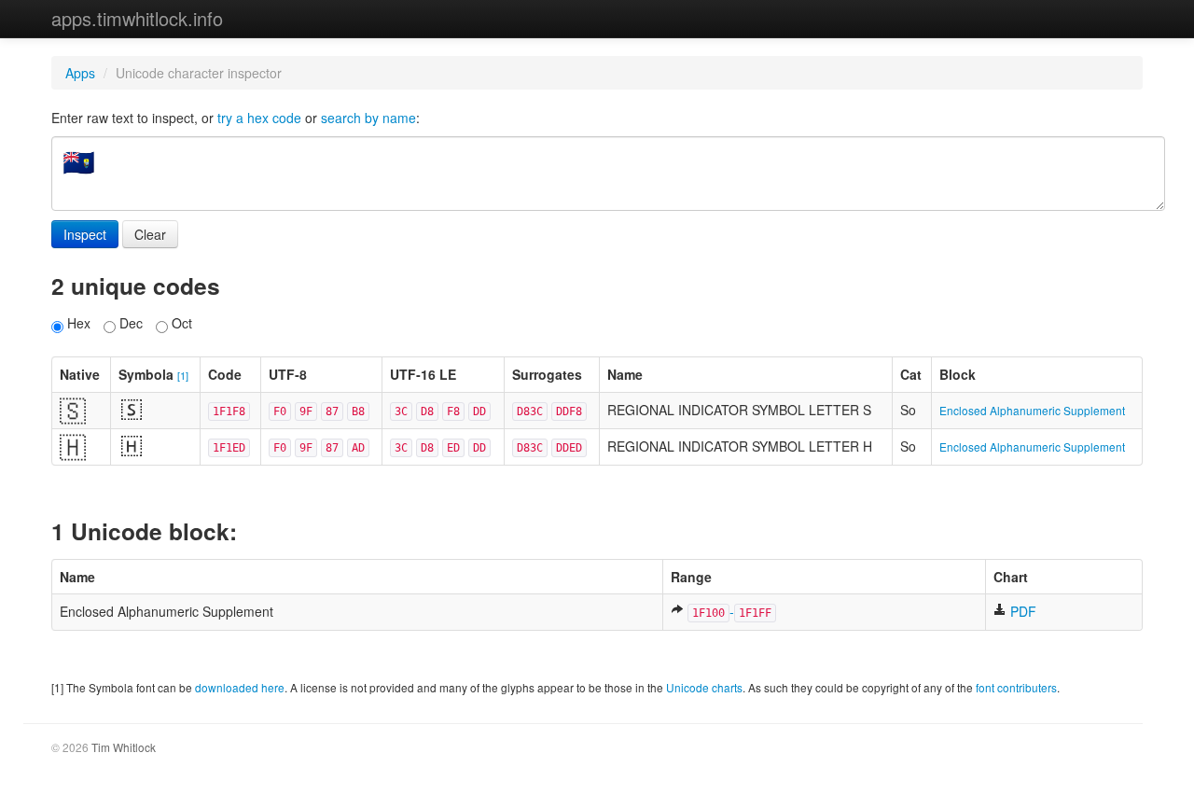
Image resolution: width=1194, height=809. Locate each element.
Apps (80, 72)
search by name (368, 117)
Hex (76, 323)
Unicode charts (704, 687)
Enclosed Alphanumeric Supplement (1032, 410)
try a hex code (259, 117)
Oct (180, 323)
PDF (1021, 611)
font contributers (1016, 687)
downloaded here (240, 687)
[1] (182, 375)
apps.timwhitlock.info (137, 18)
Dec (129, 323)
